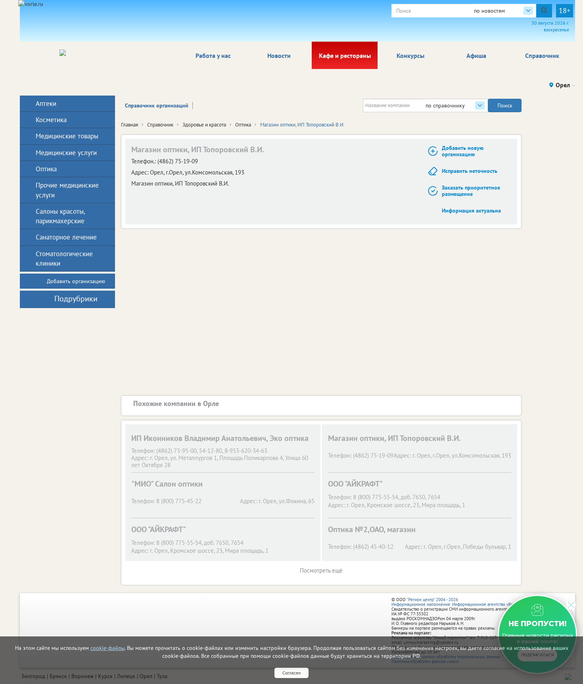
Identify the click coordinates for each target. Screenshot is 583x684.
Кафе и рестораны (345, 55)
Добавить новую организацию (462, 151)
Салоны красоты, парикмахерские (60, 216)
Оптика (243, 124)
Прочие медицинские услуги (67, 190)
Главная (129, 124)
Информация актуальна (471, 210)
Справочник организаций (156, 105)
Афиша (476, 55)
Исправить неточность (469, 170)
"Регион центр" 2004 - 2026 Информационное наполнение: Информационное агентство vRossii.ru (457, 602)
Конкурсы (410, 55)
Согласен (291, 673)
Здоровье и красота (204, 124)
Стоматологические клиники (64, 258)
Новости (279, 55)
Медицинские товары (67, 136)
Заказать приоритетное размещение (471, 191)
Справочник (542, 55)
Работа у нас (213, 55)
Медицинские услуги (66, 152)
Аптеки (46, 103)
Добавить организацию (76, 281)
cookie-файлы (107, 647)
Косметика (51, 119)
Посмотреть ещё (321, 570)
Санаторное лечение (66, 237)
